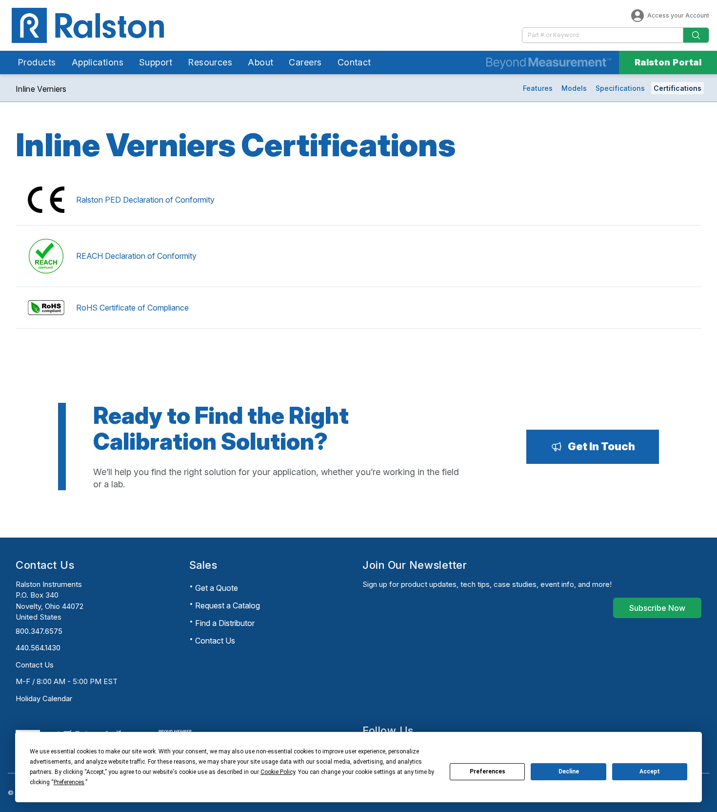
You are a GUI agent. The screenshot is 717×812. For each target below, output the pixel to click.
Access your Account (678, 15)
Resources (210, 62)
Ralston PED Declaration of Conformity (145, 200)
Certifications (677, 88)
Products (37, 62)
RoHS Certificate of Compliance (132, 307)
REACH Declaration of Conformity (136, 256)
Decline (568, 771)
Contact (354, 62)
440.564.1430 (38, 647)
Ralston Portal (668, 62)
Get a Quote (216, 588)
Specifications (620, 88)
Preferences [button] (69, 782)
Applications (97, 62)
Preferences (487, 771)
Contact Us (35, 664)
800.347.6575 (39, 631)
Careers (305, 62)
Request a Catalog (227, 605)
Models (574, 88)
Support (155, 62)
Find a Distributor (225, 623)
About (260, 62)
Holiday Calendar (44, 698)
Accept (649, 771)
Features (538, 88)
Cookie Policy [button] (277, 772)
